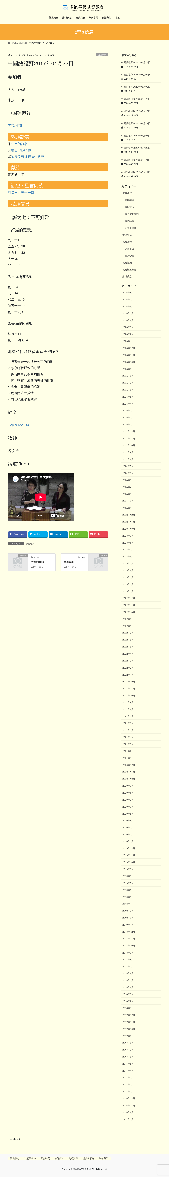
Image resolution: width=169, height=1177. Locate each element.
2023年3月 (128, 577)
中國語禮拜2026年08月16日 (135, 62)
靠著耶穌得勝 (21, 150)
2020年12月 (128, 765)
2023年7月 (128, 549)
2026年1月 (128, 341)
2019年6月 (128, 890)
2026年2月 (128, 334)
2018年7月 (128, 966)
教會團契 (127, 241)
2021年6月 (128, 723)
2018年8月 (128, 959)
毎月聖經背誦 (132, 213)
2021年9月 (128, 702)
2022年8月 (128, 626)
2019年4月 (128, 903)
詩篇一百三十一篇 (21, 192)
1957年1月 (128, 1119)
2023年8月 (128, 542)
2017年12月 (128, 1015)
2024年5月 (128, 480)
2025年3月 (128, 410)
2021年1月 (128, 758)
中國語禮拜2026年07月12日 (135, 123)
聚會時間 (45, 1158)
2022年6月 (128, 639)
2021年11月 (128, 688)
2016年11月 (128, 1105)
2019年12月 (128, 848)
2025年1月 (128, 424)
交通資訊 (73, 1158)
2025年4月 (128, 403)
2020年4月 (128, 820)
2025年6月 (128, 389)
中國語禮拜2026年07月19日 (135, 111)
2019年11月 (128, 855)
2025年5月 (128, 396)
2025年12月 (128, 348)
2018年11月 (128, 938)
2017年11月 (128, 1021)
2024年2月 (128, 500)
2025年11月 (128, 355)
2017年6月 (128, 1056)
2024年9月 (128, 452)
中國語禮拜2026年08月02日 (135, 86)
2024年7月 (128, 466)
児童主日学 (130, 248)
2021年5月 (128, 730)
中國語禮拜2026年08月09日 (135, 74)
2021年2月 (128, 751)
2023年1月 (128, 591)
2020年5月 (128, 813)
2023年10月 (128, 528)
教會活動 (127, 262)
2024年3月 (128, 493)
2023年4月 (128, 570)
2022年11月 (128, 605)
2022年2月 (128, 667)
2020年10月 (128, 778)
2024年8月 (128, 459)
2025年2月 (128, 417)
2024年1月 (128, 508)
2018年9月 (128, 952)
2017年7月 (128, 1049)
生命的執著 (19, 143)
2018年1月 (128, 1008)
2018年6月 (128, 973)
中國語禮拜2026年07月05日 (135, 135)
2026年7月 (128, 299)
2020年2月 (128, 834)
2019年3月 (128, 910)
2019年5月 (128, 897)
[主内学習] (18, 559)
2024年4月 (128, 487)
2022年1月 (128, 674)
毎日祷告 (129, 206)
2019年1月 (128, 924)
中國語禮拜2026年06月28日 (135, 147)
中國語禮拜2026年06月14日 (135, 172)
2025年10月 (128, 362)
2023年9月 (128, 535)
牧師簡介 (59, 1158)
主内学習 (127, 193)
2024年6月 (128, 473)
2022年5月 (128, 646)
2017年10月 (128, 1029)
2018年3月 (128, 994)
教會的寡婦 (37, 562)
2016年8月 (128, 1112)
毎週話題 (129, 220)
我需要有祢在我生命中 (27, 156)
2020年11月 (128, 771)
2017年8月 (128, 1042)
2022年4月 (128, 653)
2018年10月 (128, 945)
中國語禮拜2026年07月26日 (135, 99)
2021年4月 (128, 737)
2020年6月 (128, 806)
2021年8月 (128, 709)
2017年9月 (128, 1036)
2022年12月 (128, 598)
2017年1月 (128, 1091)
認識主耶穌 (88, 1158)
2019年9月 (128, 869)
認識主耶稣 (130, 227)
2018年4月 (128, 987)
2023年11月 (128, 521)
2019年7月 (128, 883)
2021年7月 (128, 716)
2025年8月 (128, 375)
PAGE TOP (161, 1138)
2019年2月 (128, 917)
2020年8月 (128, 792)
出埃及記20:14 (18, 424)
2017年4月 (128, 1070)
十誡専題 (127, 234)
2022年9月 (128, 619)
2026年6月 (128, 306)
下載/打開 (15, 125)
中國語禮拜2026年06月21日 (135, 160)
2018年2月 (128, 1001)
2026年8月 (128, 292)
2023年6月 (128, 556)
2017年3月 (128, 1077)
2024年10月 (128, 445)
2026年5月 (128, 313)
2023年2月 (128, 584)
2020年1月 (128, 841)
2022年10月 (128, 612)
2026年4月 (128, 320)
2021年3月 (128, 744)
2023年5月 (128, 563)
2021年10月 (128, 695)
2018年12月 (128, 931)
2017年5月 (128, 1063)
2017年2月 (128, 1084)
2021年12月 (128, 681)
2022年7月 (128, 632)
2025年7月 (128, 382)
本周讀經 (129, 200)
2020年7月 (128, 799)
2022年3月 (128, 660)
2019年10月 (128, 862)
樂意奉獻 (69, 562)
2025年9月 (128, 369)
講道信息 (102, 54)
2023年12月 (128, 514)
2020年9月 (128, 785)
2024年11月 (128, 438)
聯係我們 (103, 1158)
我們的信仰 (30, 1158)
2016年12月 (128, 1098)
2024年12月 (128, 431)
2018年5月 (128, 980)
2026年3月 (128, 327)
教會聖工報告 (129, 269)
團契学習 (129, 255)
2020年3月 (128, 827)
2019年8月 (128, 876)
